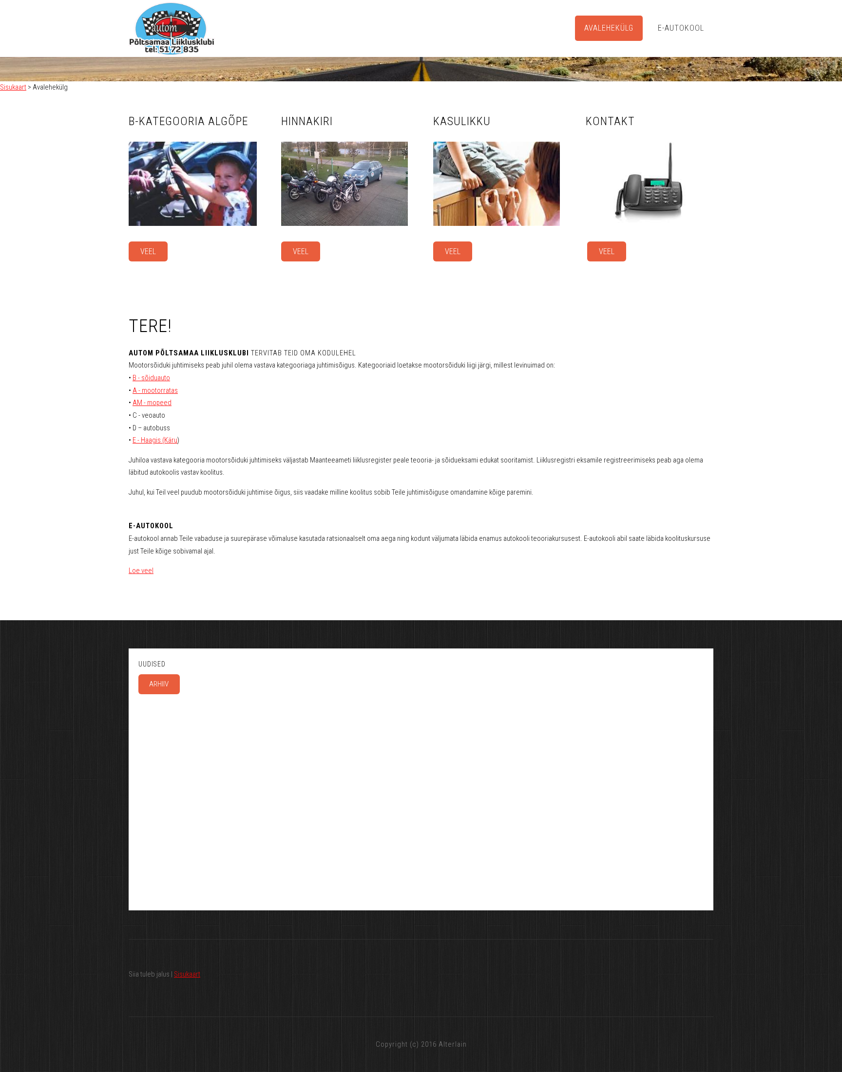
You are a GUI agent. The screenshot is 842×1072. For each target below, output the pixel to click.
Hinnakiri (307, 121)
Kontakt (610, 121)
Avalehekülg (608, 28)
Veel (148, 251)
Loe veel (141, 570)
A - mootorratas (155, 390)
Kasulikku (462, 121)
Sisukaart (13, 87)
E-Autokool (681, 28)
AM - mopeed (152, 402)
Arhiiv (159, 684)
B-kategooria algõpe (188, 121)
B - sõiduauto (151, 377)
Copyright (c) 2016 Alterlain (421, 1044)
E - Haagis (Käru (155, 440)
